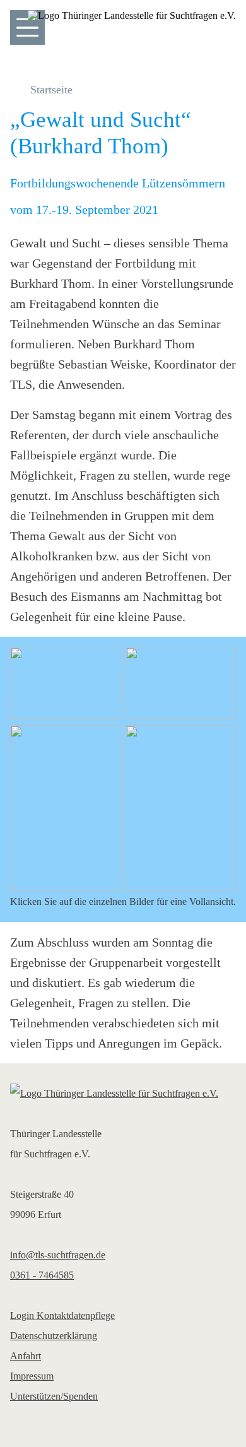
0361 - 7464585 (42, 1275)
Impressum (32, 1376)
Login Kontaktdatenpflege (62, 1315)
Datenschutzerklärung (53, 1335)
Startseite (51, 89)
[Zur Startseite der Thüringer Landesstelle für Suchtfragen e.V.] (123, 1094)
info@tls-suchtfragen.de (57, 1254)
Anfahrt (25, 1355)
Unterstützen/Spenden (54, 1396)
